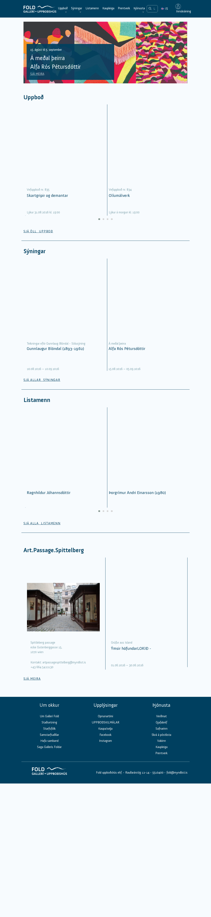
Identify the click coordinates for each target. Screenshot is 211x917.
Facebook (105, 735)
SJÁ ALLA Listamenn (41, 523)
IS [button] (164, 9)
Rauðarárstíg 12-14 (136, 772)
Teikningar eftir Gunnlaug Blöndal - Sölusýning (56, 343)
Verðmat (161, 716)
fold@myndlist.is (177, 772)
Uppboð (63, 8)
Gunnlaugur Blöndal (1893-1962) (55, 348)
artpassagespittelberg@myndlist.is (64, 662)
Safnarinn (162, 728)
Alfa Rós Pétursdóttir (127, 348)
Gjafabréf (161, 722)
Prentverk (124, 8)
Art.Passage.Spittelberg (53, 550)
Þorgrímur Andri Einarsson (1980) (137, 492)
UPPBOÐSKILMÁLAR (105, 722)
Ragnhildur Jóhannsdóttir (48, 492)
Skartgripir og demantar (47, 195)
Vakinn (161, 741)
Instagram (105, 741)
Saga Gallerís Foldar (49, 747)
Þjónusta (139, 8)
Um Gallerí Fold (49, 716)
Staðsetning (49, 722)
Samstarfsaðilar (49, 735)
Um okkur (49, 705)
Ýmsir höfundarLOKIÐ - (131, 648)
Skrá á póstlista (161, 735)
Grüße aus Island (121, 642)
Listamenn (92, 8)
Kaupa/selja (105, 728)
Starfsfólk (49, 728)
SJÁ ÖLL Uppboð (38, 231)
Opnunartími (105, 716)
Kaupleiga (108, 8)
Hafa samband (49, 741)
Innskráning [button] (183, 11)
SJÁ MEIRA (37, 74)
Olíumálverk (119, 195)
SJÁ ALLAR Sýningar (41, 380)
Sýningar (76, 8)
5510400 (157, 772)
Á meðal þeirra (117, 343)
